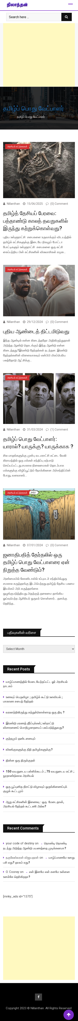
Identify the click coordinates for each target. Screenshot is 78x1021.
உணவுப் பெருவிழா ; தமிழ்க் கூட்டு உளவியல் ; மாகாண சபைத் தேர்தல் (33, 699)
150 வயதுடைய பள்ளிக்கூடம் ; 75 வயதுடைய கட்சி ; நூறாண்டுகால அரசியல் (38, 774)
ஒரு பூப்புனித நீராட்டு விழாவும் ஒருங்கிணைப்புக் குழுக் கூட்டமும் (35, 789)
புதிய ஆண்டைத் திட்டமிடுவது (36, 331)
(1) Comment (59, 429)
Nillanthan (13, 203)
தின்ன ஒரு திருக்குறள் (20, 760)
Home (10, 116)
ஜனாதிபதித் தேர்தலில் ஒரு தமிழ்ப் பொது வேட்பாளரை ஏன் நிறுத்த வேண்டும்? (36, 562)
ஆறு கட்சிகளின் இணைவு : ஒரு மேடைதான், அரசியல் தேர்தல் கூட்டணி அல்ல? (33, 804)
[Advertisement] (39, 55)
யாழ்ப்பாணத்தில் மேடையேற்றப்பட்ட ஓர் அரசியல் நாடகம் (35, 684)
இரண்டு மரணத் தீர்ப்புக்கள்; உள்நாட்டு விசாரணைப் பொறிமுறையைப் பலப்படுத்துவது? (33, 725)
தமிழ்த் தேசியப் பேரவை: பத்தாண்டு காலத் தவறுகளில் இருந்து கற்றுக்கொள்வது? (35, 220)
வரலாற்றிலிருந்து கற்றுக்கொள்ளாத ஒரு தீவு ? (35, 712)
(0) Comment (59, 203)
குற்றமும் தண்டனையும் (21, 738)
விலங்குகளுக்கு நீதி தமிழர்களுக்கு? (29, 749)
